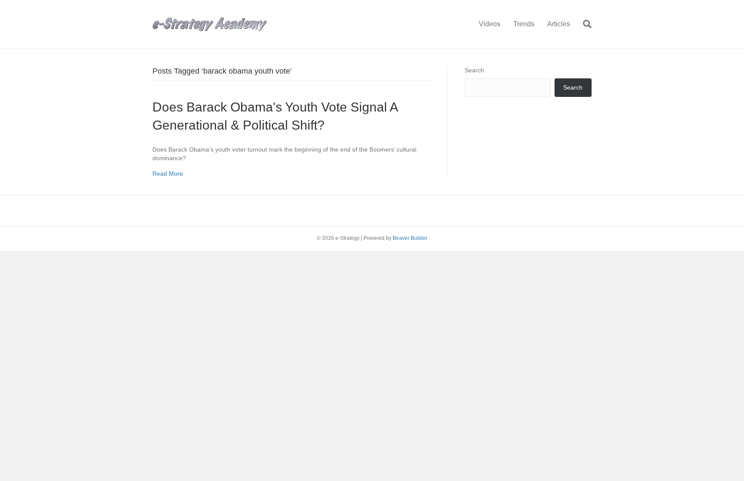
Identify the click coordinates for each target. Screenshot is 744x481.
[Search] (584, 24)
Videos (489, 24)
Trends (523, 24)
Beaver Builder (410, 238)
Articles (558, 24)
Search (474, 70)
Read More (167, 173)
